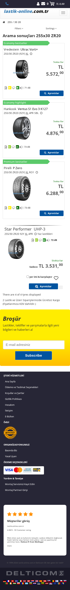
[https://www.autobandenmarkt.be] (53, 581)
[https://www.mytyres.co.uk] (36, 581)
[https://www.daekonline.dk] (28, 581)
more (9, 545)
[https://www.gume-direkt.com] (48, 581)
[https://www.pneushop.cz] (61, 581)
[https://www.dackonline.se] (16, 581)
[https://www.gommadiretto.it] (20, 581)
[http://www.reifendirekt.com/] (54, 583)
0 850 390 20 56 (9, 4)
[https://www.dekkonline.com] (24, 581)
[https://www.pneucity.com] (6, 583)
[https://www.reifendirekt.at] (44, 581)
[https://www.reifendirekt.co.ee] (38, 583)
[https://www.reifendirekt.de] (4, 581)
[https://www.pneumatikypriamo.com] (65, 581)
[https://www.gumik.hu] (14, 583)
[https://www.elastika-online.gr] (26, 583)
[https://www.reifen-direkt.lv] (46, 583)
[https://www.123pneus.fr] (8, 581)
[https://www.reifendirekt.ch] (12, 581)
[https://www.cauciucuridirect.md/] (58, 583)
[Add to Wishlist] (57, 279)
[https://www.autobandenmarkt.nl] (32, 581)
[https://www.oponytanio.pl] (18, 583)
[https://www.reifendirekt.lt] (42, 583)
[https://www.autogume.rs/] (50, 583)
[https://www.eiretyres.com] (10, 583)
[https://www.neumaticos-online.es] (40, 581)
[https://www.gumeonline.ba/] (63, 583)
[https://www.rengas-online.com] (56, 581)
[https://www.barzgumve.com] (30, 583)
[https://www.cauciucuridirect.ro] (22, 583)
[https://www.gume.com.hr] (34, 583)
